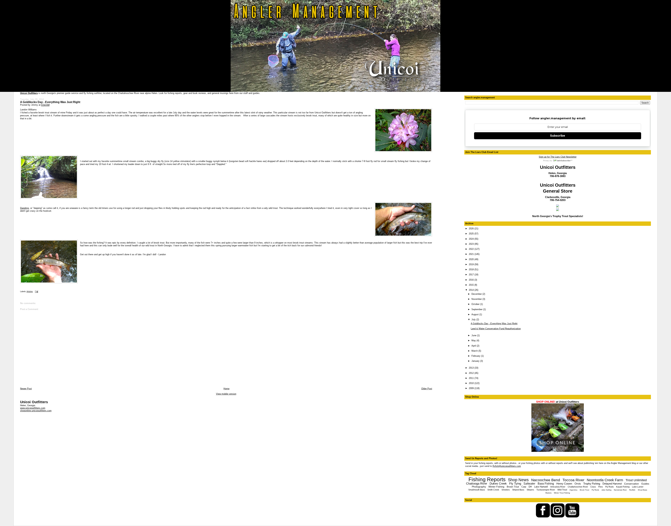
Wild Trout (562, 490)
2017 (471, 274)
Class (593, 487)
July (473, 319)
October (475, 304)
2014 (471, 290)
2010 (471, 383)
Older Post (426, 388)
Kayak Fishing (623, 487)
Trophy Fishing (591, 483)
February (476, 356)
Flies (600, 487)
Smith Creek (493, 490)
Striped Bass (518, 490)
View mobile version (226, 394)
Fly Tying (515, 483)
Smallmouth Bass (476, 490)
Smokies (506, 490)
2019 (471, 264)
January (475, 361)
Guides (645, 483)
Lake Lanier (637, 487)
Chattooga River (476, 483)
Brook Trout (584, 490)
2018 (471, 269)
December (476, 294)
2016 (471, 279)
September (477, 309)
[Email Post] (36, 292)
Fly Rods (609, 487)
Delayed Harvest (612, 483)
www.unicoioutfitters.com (32, 408)
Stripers (530, 490)
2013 (471, 367)
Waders (548, 493)
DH (530, 486)
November (476, 299)
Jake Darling (606, 490)
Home (226, 388)
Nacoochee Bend (545, 480)
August (475, 314)
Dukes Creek (498, 483)
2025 (471, 233)
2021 (471, 254)
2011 (471, 378)
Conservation (631, 483)
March (474, 351)
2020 (471, 259)
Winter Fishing (496, 486)
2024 (471, 239)
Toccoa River (573, 480)
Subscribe (557, 135)
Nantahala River (620, 490)
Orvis (578, 483)
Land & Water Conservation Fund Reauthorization (496, 328)
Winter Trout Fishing (562, 493)
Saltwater (529, 483)
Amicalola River (557, 487)
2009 (471, 388)
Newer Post (26, 388)
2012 (471, 373)
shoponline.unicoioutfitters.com (36, 410)
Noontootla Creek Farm (605, 480)
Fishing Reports (487, 479)
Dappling (24, 208)
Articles (30, 292)
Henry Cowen (564, 483)
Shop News (518, 480)
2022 (471, 249)
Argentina (573, 490)
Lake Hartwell (541, 486)
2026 (471, 228)
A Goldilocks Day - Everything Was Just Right (50, 102)
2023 (471, 244)
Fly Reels (595, 490)
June (474, 335)
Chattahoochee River (578, 487)
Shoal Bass (642, 490)
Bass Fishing (546, 483)
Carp (523, 486)
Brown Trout (513, 486)
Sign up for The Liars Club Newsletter (557, 157)
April (474, 345)
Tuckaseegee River (545, 490)
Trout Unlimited (636, 480)
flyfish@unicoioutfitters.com (507, 466)
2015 (471, 285)
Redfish (632, 490)
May (474, 340)
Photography (479, 486)
